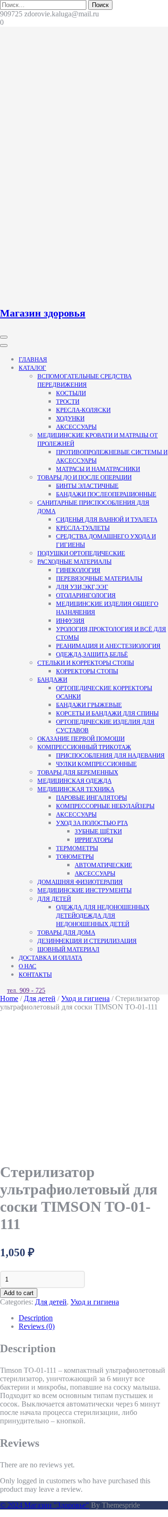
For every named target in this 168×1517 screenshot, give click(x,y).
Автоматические (103, 865)
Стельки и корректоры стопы (85, 662)
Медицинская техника (75, 789)
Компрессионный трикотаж (84, 747)
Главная (33, 359)
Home (9, 998)
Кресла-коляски (83, 409)
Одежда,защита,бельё (92, 654)
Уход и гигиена (85, 998)
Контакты (35, 974)
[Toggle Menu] (3, 345)
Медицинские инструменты (84, 890)
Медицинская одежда (74, 780)
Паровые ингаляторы (91, 797)
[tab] (93, 1318)
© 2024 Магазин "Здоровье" (44, 1505)
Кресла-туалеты (83, 527)
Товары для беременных (77, 772)
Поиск (100, 4)
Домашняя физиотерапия (80, 881)
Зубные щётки (98, 831)
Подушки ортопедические (81, 553)
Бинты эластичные (87, 485)
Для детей (54, 898)
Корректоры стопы (87, 671)
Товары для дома (66, 932)
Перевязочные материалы (99, 578)
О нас (27, 966)
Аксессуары (76, 426)
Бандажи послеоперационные (106, 494)
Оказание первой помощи (81, 738)
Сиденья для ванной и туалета (106, 519)
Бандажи (52, 679)
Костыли (71, 393)
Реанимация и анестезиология (108, 645)
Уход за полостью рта (92, 822)
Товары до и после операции (84, 477)
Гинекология (78, 570)
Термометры (77, 848)
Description (36, 1318)
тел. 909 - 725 (26, 990)
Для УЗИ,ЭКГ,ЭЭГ (82, 586)
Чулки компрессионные (96, 763)
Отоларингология (86, 595)
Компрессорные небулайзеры (105, 806)
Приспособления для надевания (110, 755)
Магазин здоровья (42, 313)
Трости (67, 401)
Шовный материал (68, 949)
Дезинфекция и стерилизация (87, 940)
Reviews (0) (37, 1326)
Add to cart (19, 1292)
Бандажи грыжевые (89, 704)
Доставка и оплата (50, 957)
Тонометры (75, 856)
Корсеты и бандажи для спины (107, 713)
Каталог (32, 367)
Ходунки (70, 418)
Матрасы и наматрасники (98, 468)
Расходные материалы (74, 561)
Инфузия (70, 620)
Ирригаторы (94, 839)
